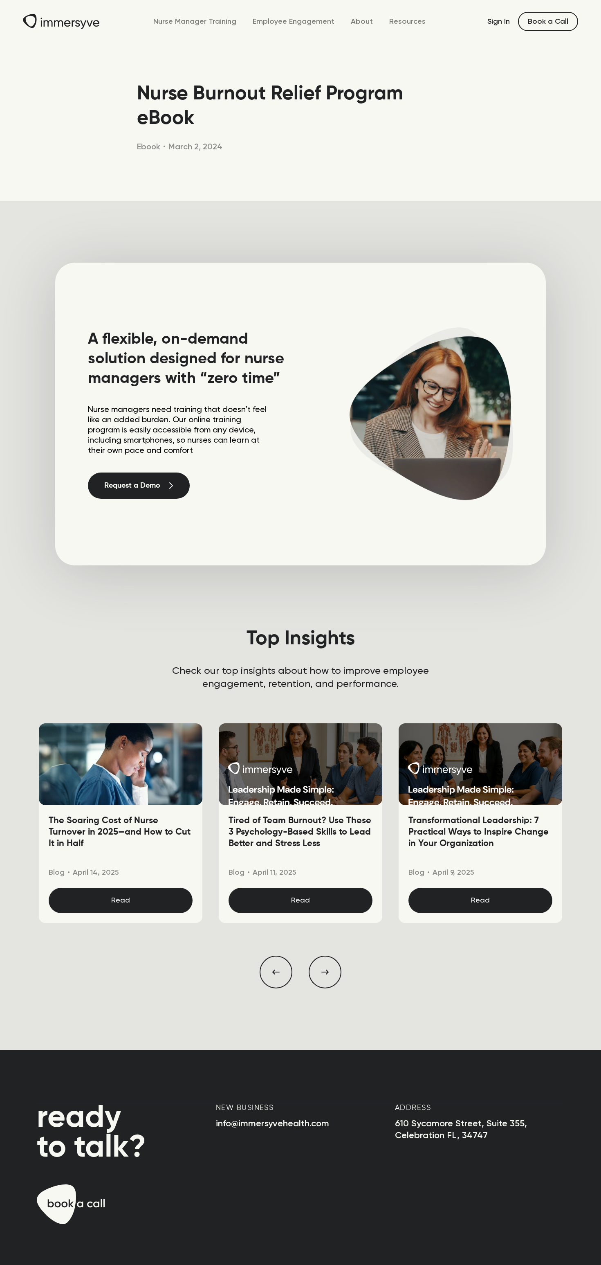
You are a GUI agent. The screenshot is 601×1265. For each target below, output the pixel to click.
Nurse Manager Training (194, 21)
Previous (276, 972)
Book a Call (548, 21)
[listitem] (120, 823)
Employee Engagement (293, 21)
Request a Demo (132, 485)
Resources (407, 21)
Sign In (498, 21)
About (362, 21)
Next (325, 972)
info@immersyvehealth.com (272, 1123)
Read (120, 900)
